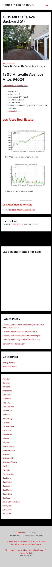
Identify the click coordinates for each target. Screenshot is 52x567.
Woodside (7, 514)
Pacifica (6, 466)
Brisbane (6, 387)
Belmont (6, 383)
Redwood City (8, 458)
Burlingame (7, 391)
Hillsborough (8, 418)
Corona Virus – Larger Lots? (14, 344)
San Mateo (7, 490)
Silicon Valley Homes (13, 550)
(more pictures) (9, 63)
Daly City (6, 403)
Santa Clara (7, 494)
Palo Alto (6, 470)
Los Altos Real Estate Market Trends (26, 544)
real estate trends (10, 367)
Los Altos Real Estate (18, 119)
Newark (6, 454)
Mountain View (9, 450)
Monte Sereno (8, 446)
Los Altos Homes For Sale (17, 204)
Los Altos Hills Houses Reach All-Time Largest (21, 336)
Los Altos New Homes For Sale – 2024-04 (20, 331)
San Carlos (7, 482)
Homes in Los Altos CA (18, 5)
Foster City (7, 411)
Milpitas (6, 442)
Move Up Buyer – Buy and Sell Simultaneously (21, 340)
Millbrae (6, 438)
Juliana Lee (20, 533)
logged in (17, 224)
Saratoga (6, 498)
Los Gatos (7, 430)
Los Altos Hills (8, 426)
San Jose (6, 486)
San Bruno (7, 478)
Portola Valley (8, 474)
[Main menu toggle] (47, 4)
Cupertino (7, 399)
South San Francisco (11, 502)
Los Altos (6, 422)
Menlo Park (7, 434)
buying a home (9, 363)
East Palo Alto (8, 407)
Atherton (6, 379)
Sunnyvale (7, 506)
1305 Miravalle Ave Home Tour (15, 86)
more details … (13, 111)
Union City (7, 510)
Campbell (6, 395)
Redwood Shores (10, 462)
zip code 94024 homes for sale (22, 210)
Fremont (6, 414)
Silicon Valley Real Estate (33, 550)
